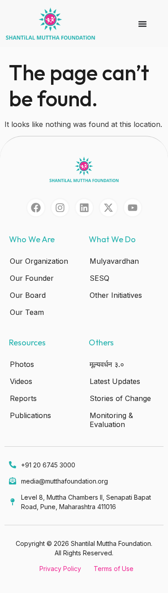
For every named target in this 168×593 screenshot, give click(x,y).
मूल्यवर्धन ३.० (107, 364)
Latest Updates (115, 381)
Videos (21, 381)
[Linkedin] (84, 208)
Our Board (28, 295)
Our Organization (39, 261)
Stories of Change (120, 398)
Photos (22, 364)
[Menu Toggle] (142, 23)
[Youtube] (132, 208)
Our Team (27, 312)
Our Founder (32, 278)
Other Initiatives (116, 295)
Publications (30, 415)
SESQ (99, 278)
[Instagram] (60, 208)
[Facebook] (36, 208)
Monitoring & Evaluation (111, 420)
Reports (23, 398)
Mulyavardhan (114, 261)
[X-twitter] (108, 208)
